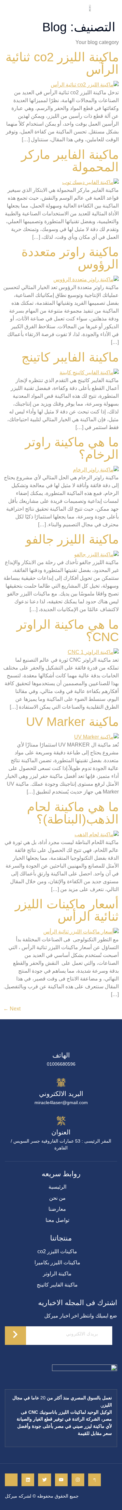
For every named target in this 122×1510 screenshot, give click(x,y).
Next (11, 1008)
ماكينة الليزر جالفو (72, 539)
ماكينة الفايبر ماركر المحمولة (70, 161)
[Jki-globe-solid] (11, 1479)
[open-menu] (6, 9)
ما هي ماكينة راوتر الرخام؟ (72, 448)
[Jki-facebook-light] (94, 1479)
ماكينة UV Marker (72, 722)
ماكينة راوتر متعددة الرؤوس (70, 258)
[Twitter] (44, 1479)
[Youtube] (61, 1479)
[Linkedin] (27, 1479)
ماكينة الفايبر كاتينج (70, 357)
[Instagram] (78, 1479)
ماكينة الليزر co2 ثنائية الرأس (62, 63)
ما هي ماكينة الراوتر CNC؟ (68, 631)
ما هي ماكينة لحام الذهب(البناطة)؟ (73, 813)
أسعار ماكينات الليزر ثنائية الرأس (67, 910)
